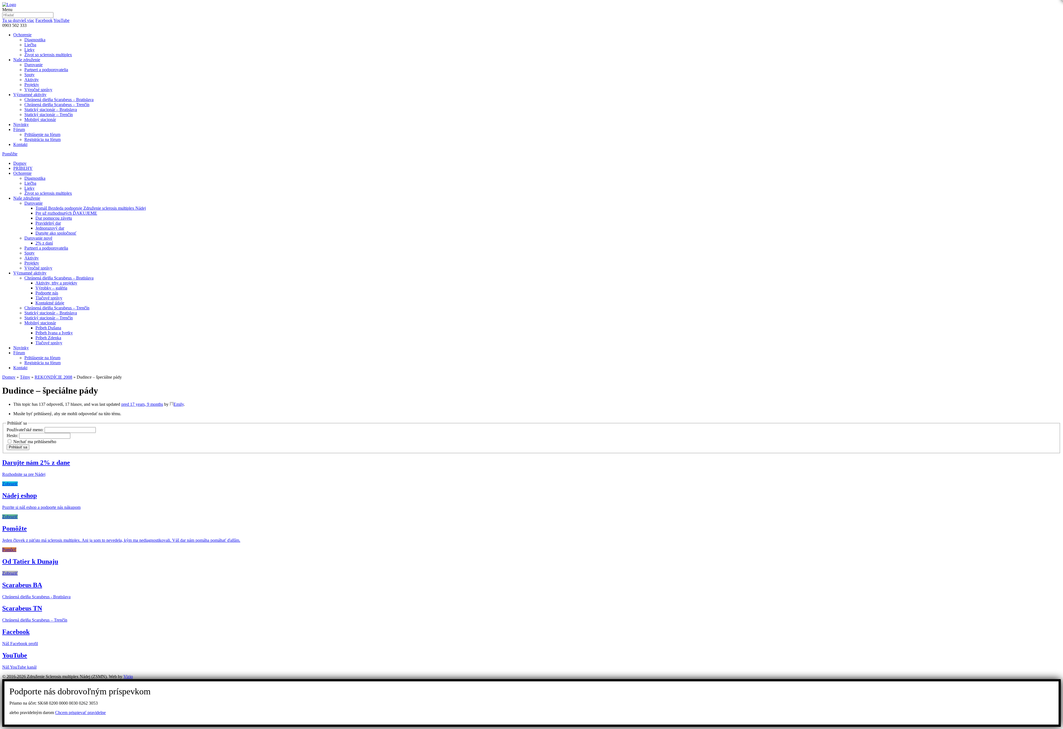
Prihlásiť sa (18, 447)
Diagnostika (34, 39)
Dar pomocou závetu (53, 218)
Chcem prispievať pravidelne (80, 712)
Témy (25, 377)
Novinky (21, 124)
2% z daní (44, 243)
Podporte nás (46, 293)
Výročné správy (38, 89)
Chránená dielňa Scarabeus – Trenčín (56, 104)
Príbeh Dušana (48, 327)
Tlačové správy (48, 298)
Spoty (29, 74)
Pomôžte (9, 154)
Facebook (44, 20)
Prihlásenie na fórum (42, 134)
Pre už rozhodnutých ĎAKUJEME (66, 213)
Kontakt (20, 144)
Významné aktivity (30, 94)
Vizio (128, 676)
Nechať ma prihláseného (34, 441)
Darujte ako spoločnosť (55, 233)
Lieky (29, 49)
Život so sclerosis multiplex (48, 54)
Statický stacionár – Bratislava (50, 109)
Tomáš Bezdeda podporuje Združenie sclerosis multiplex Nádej (90, 208)
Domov (20, 163)
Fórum (19, 129)
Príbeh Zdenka (48, 337)
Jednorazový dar (49, 228)
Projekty (31, 84)
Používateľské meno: (26, 429)
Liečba (30, 44)
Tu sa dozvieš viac (18, 20)
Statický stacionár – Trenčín (48, 114)
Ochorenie (22, 34)
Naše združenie (26, 59)
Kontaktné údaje (49, 303)
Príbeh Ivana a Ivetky (54, 332)
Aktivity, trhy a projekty (56, 283)
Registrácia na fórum (42, 139)
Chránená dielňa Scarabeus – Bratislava (59, 99)
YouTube (61, 20)
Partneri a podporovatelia (46, 69)
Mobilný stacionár (40, 119)
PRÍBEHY (23, 168)
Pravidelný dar (48, 223)
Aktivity (31, 79)
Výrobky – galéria (51, 288)
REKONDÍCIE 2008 (53, 377)
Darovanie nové (38, 238)
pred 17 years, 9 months (142, 404)
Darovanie (33, 64)
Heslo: (13, 435)
